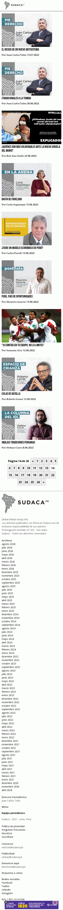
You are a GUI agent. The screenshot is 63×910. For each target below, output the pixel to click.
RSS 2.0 (13, 899)
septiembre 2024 (11, 624)
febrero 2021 (9, 776)
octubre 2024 (9, 621)
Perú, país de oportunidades (17, 296)
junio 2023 (7, 677)
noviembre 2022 (10, 702)
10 (28, 468)
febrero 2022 (9, 733)
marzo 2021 (8, 772)
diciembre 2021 (10, 740)
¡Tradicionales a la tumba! (16, 98)
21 (46, 475)
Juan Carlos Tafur (16, 55)
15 (10, 475)
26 (38, 482)
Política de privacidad (13, 826)
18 (28, 475)
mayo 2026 (8, 554)
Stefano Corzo (14, 447)
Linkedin (6, 889)
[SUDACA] (14, 6)
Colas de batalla (11, 394)
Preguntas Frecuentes (14, 829)
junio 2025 (7, 593)
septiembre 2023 (11, 667)
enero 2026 (8, 568)
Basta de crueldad (12, 199)
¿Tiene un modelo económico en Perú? (22, 248)
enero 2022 (8, 737)
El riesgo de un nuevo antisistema (20, 49)
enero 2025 (8, 610)
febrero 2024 (9, 649)
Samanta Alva (14, 350)
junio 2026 (7, 551)
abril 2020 (7, 790)
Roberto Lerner (15, 399)
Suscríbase (7, 836)
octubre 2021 (9, 747)
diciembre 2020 (10, 783)
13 (46, 468)
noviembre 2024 (10, 617)
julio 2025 (7, 589)
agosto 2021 (8, 754)
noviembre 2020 (10, 786)
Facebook (7, 882)
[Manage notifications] (55, 902)
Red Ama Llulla (15, 156)
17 (22, 475)
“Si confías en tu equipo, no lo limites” (23, 345)
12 (40, 468)
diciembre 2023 (10, 656)
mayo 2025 (8, 596)
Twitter (5, 886)
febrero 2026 (9, 565)
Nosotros (7, 833)
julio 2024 (7, 631)
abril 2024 (7, 642)
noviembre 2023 (10, 660)
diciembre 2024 (10, 614)
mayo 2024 (8, 638)
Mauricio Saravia (16, 302)
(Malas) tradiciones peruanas (18, 442)
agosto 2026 (8, 544)
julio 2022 (7, 716)
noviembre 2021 (10, 744)
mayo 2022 (8, 723)
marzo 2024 (8, 646)
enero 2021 (8, 779)
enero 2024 (8, 653)
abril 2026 (7, 558)
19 (34, 475)
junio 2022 (7, 719)
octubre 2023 (9, 663)
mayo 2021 (8, 765)
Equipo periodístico (13, 813)
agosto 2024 (8, 628)
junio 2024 (7, 635)
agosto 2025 (8, 586)
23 (20, 482)
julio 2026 (7, 547)
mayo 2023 (8, 681)
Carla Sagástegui (16, 204)
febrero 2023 (9, 691)
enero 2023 (8, 695)
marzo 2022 (8, 730)
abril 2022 (7, 726)
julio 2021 (7, 758)
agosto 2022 (8, 712)
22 (52, 475)
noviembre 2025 (10, 575)
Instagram (7, 893)
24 (26, 482)
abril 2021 (7, 769)
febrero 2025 (9, 607)
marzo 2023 (8, 688)
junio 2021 (7, 762)
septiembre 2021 (11, 751)
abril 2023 (7, 684)
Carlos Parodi (14, 253)
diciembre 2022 (10, 698)
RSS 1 (5, 899)
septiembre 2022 (11, 709)
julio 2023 (7, 674)
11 (34, 468)
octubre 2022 (9, 705)
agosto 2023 (8, 670)
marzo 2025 (8, 603)
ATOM (20, 899)
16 (16, 475)
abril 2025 (7, 600)
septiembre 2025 (11, 582)
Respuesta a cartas (12, 873)
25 (32, 482)
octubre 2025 (9, 579)
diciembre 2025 (10, 572)
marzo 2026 (8, 561)
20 (40, 475)
